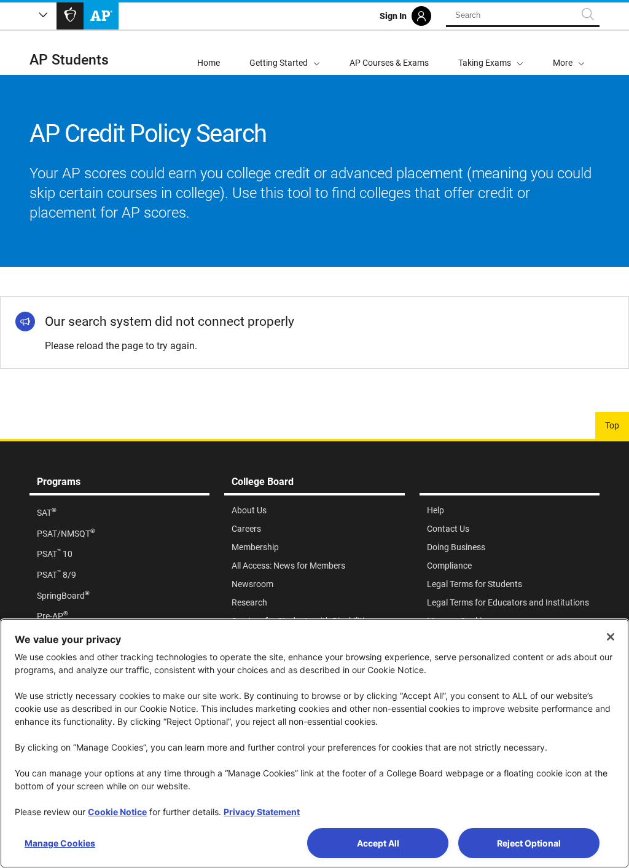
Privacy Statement (262, 812)
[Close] (610, 636)
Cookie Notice (117, 812)
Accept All (378, 843)
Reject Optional (529, 843)
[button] (569, 53)
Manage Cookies (60, 843)
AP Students (69, 60)
